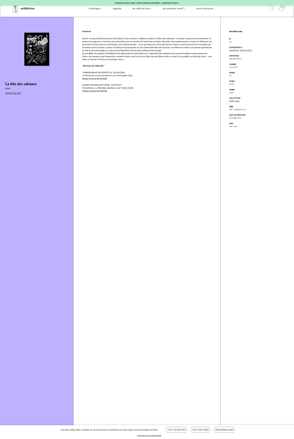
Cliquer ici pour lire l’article (94, 78)
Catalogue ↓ (95, 8)
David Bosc (234, 50)
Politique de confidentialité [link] (149, 435)
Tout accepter (176, 429)
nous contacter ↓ (205, 8)
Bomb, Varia (234, 101)
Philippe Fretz (246, 50)
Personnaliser (224, 429)
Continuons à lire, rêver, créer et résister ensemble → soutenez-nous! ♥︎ (146, 3)
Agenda (117, 8)
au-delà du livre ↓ (142, 8)
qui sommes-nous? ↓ (174, 8)
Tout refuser (200, 429)
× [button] (178, 3)
